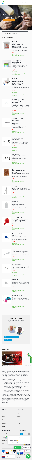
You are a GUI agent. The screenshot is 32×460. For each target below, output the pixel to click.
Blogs (18, 419)
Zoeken (4, 426)
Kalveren (4, 416)
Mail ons (9, 337)
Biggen (4, 423)
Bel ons (16, 337)
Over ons (19, 413)
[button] (29, 2)
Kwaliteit (19, 416)
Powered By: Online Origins (16, 457)
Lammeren (5, 413)
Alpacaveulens (6, 419)
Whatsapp (9, 339)
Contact (19, 423)
